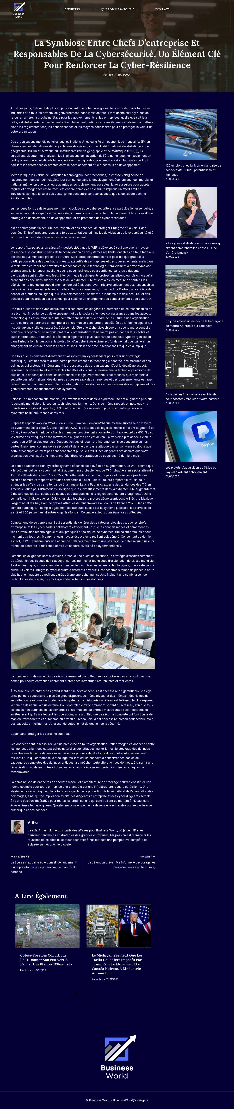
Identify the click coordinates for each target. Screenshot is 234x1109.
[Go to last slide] (19, 947)
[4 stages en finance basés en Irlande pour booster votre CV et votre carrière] (194, 363)
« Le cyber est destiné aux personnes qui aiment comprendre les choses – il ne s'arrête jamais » (193, 248)
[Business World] (18, 10)
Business (72, 9)
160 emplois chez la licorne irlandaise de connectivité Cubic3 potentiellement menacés (193, 170)
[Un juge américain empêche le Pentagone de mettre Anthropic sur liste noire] (194, 290)
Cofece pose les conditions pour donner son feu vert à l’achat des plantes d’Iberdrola (46, 959)
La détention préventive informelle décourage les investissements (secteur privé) (121, 862)
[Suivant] (146, 947)
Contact (162, 9)
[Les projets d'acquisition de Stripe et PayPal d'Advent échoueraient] (194, 436)
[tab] (76, 993)
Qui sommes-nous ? (117, 9)
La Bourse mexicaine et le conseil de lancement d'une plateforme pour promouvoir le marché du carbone (43, 864)
